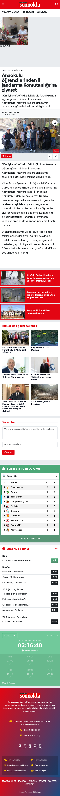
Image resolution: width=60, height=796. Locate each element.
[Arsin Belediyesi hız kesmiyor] (44, 392)
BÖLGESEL (19, 70)
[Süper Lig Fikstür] (56, 549)
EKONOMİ (30, 784)
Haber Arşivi (40, 771)
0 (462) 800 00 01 (32, 730)
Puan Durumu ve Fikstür (17, 765)
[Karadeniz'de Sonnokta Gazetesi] (29, 4)
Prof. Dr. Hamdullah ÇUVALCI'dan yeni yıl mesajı (41, 377)
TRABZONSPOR (10, 12)
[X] (25, 746)
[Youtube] (35, 746)
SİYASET (42, 781)
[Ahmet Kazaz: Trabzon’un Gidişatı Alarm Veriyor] (15, 365)
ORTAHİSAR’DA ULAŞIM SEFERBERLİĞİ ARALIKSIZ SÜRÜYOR (14, 350)
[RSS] (40, 746)
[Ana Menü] (3, 4)
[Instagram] (30, 746)
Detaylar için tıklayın (30, 538)
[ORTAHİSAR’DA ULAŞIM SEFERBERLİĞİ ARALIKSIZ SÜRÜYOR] (15, 338)
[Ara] (56, 4)
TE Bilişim (37, 792)
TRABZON (28, 12)
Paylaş (8, 156)
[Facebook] (20, 746)
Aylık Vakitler (9, 683)
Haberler (6, 70)
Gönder (8, 452)
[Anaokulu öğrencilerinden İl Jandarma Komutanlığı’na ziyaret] (30, 135)
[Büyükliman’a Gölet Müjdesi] (44, 338)
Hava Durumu (14, 760)
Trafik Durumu (40, 760)
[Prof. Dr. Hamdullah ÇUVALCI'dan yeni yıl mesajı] (44, 365)
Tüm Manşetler (41, 765)
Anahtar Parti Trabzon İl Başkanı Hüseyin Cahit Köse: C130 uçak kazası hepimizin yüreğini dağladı (14, 406)
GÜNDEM (42, 12)
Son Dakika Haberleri (16, 771)
